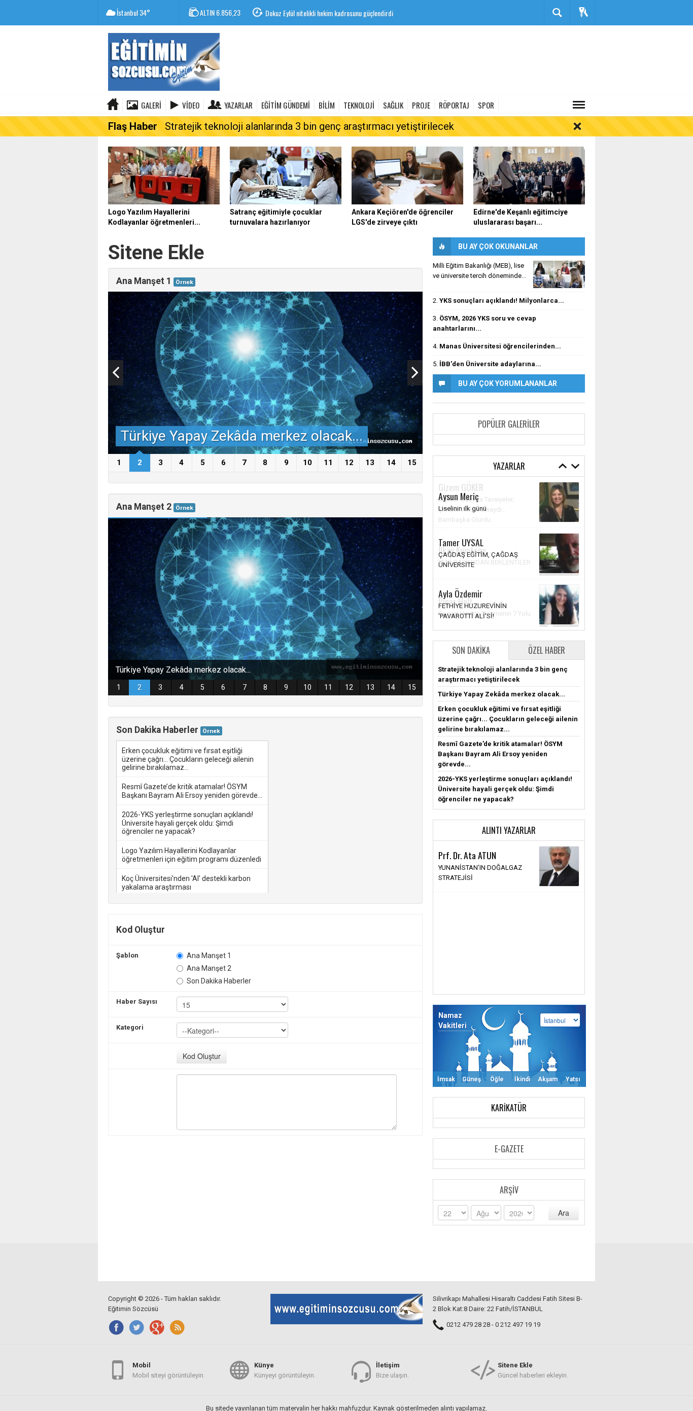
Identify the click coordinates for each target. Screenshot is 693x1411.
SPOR (486, 105)
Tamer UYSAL (460, 542)
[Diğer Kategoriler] (578, 105)
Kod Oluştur (202, 1056)
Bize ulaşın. (392, 1370)
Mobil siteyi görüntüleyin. (168, 1370)
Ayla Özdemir (460, 593)
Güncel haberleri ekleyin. (533, 1370)
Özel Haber (546, 650)
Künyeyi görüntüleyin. (285, 1370)
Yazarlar (238, 105)
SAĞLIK (393, 105)
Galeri (151, 105)
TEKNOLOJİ (358, 105)
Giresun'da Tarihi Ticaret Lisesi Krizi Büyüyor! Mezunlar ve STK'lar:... (354, 13)
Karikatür (509, 1108)
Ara (563, 1213)
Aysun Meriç (458, 496)
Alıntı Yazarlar (509, 830)
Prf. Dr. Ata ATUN (467, 855)
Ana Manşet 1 (209, 955)
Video (190, 105)
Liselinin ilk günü (462, 508)
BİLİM (327, 105)
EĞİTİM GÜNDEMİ (285, 105)
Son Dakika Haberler (219, 981)
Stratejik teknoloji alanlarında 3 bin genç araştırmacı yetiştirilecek (309, 126)
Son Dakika (471, 650)
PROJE (421, 105)
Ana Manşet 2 (209, 968)
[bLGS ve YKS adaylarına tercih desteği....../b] (559, 274)
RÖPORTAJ (454, 105)
